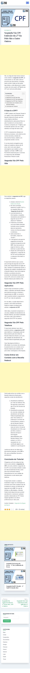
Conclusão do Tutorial (12, 106)
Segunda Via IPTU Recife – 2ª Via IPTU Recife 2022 (14, 587)
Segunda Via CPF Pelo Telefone (14, 101)
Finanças (5, 647)
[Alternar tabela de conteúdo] (22, 93)
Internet (5, 651)
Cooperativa (6, 637)
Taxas (4, 659)
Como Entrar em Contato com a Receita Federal (14, 103)
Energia (5, 644)
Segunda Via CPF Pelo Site (13, 97)
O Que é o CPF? (10, 95)
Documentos (7, 30)
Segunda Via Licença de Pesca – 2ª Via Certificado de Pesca (14, 565)
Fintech (5, 649)
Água (4, 632)
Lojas (4, 654)
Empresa (5, 642)
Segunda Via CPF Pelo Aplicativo (14, 99)
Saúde (4, 656)
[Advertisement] (15, 60)
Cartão (4, 634)
